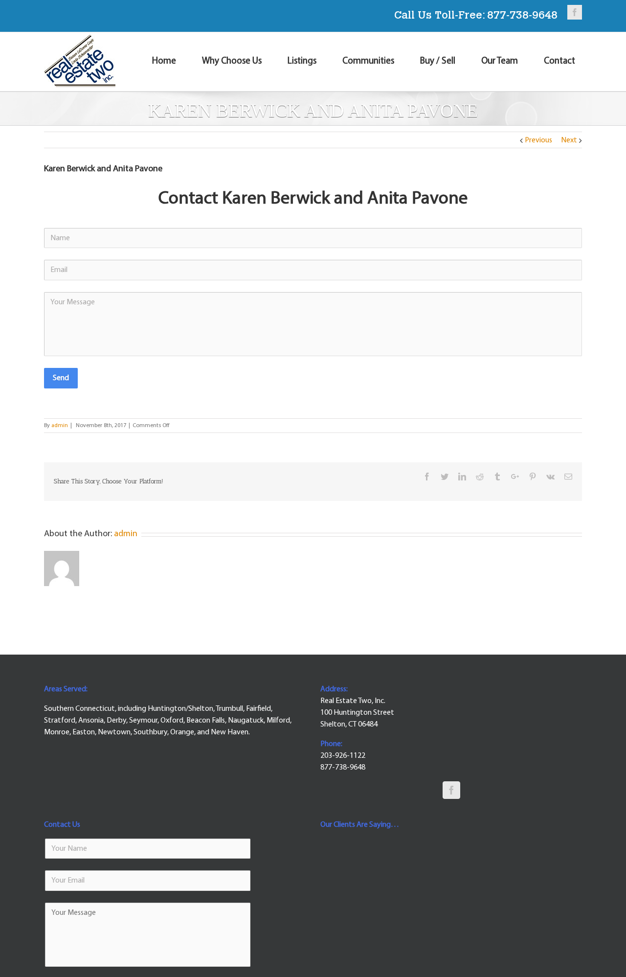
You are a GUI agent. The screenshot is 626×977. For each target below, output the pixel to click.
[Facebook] (451, 790)
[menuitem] (170, 61)
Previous (538, 140)
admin (59, 426)
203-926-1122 (342, 756)
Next (569, 140)
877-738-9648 (522, 16)
